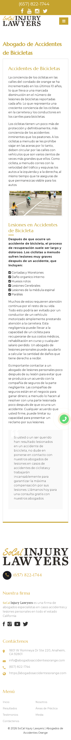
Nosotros (41, 702)
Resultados (10, 708)
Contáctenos (11, 721)
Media (39, 714)
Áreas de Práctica (47, 708)
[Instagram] (37, 12)
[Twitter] (45, 12)
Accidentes (22, 737)
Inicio (6, 702)
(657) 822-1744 (34, 4)
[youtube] (29, 12)
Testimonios (10, 714)
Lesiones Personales (44, 737)
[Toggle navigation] (63, 21)
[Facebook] (22, 12)
